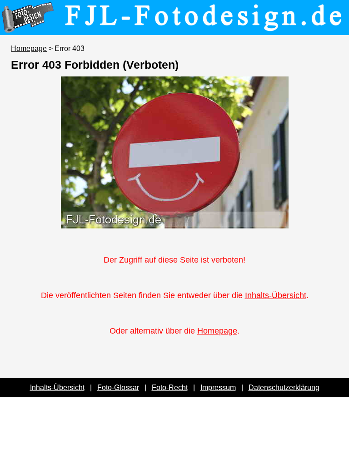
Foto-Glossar (118, 387)
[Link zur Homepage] (174, 29)
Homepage (29, 48)
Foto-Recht (170, 387)
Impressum (218, 387)
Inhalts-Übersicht (275, 295)
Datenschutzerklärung (284, 387)
